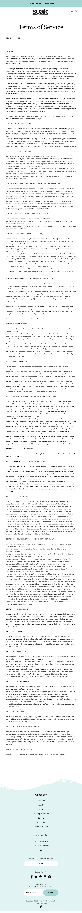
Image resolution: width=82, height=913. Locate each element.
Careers (41, 818)
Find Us (41, 863)
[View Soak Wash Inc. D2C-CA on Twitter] (36, 877)
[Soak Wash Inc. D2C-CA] (40, 11)
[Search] (71, 11)
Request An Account (41, 845)
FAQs (41, 809)
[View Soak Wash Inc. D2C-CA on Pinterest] (40, 877)
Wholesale (41, 835)
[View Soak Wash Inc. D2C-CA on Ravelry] (49, 877)
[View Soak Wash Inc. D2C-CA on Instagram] (45, 877)
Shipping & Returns (41, 814)
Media (41, 850)
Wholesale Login (41, 841)
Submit (51, 892)
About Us (41, 801)
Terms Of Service (41, 826)
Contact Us (41, 805)
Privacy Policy (41, 822)
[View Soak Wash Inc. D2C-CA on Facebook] (32, 877)
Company (41, 794)
